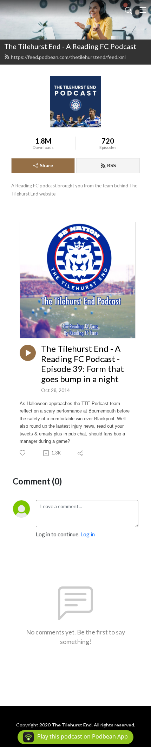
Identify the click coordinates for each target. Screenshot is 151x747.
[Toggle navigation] (143, 10)
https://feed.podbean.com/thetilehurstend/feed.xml (68, 57)
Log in (87, 534)
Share (46, 165)
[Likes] (23, 453)
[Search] (128, 10)
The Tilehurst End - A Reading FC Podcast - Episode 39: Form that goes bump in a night (82, 364)
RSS (111, 165)
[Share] (81, 453)
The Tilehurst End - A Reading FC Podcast (70, 46)
